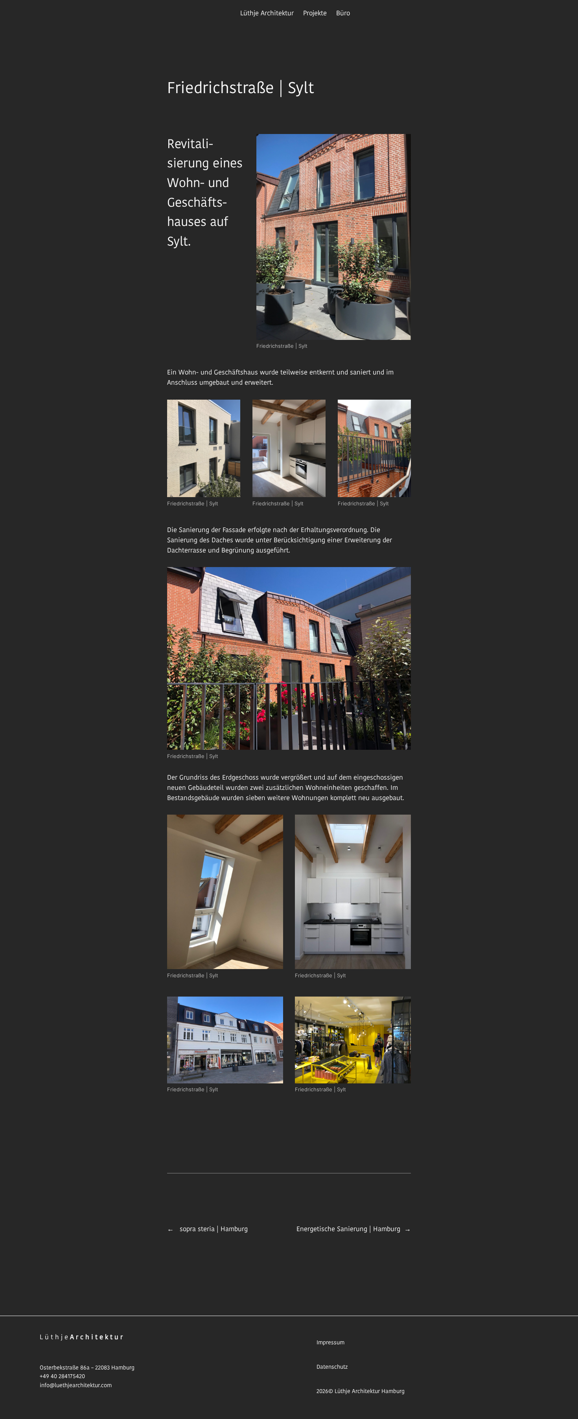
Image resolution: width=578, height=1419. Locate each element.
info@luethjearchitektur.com (76, 1385)
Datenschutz (332, 1367)
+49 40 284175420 (62, 1376)
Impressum (330, 1342)
